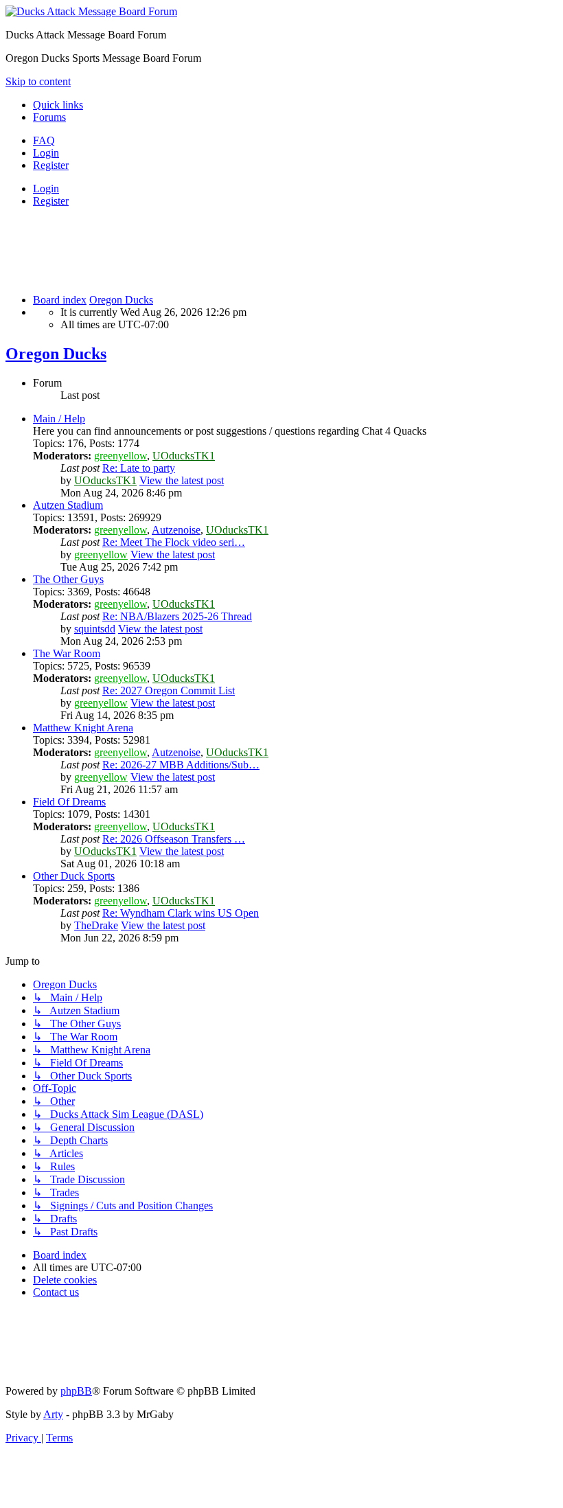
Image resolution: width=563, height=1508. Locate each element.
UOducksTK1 (183, 455)
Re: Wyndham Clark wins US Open (180, 913)
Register (51, 201)
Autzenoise (176, 530)
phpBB (76, 1391)
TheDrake (96, 925)
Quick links (58, 105)
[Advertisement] (255, 249)
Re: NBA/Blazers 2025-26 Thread (177, 616)
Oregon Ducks (55, 354)
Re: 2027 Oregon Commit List (168, 690)
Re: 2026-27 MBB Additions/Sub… (181, 764)
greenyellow (120, 455)
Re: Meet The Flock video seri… (173, 542)
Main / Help (59, 418)
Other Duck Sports (74, 876)
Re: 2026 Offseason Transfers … (173, 839)
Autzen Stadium (68, 505)
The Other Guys (68, 579)
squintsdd (94, 629)
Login (46, 188)
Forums (49, 117)
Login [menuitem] (46, 153)
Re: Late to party (138, 468)
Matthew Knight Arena (83, 727)
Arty (53, 1414)
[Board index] (91, 11)
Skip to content (38, 81)
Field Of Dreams (69, 802)
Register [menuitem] (51, 165)
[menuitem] (44, 140)
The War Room (66, 653)
